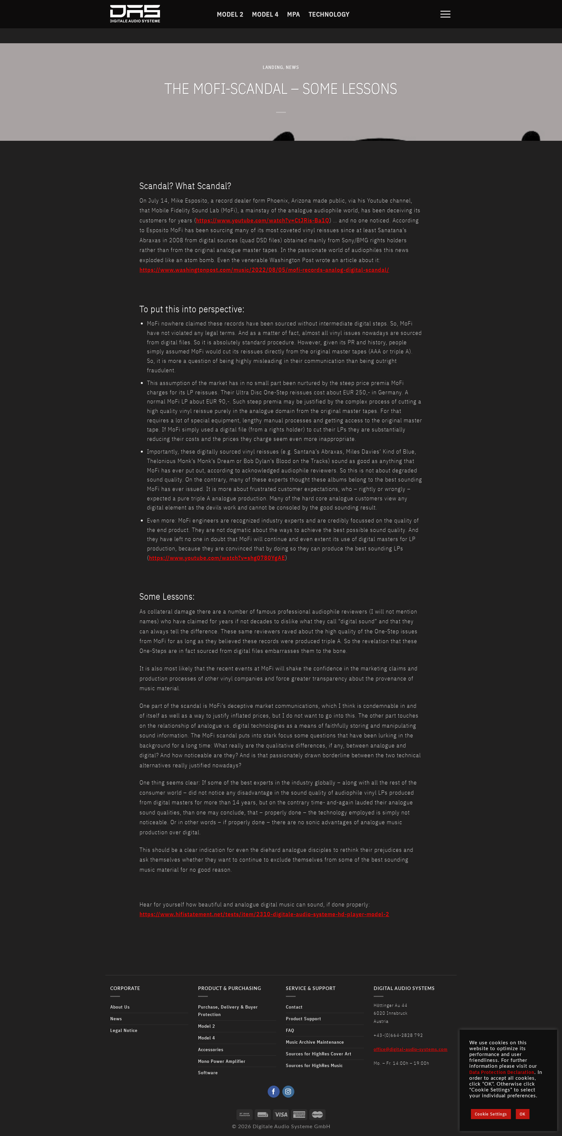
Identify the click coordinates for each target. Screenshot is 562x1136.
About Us (120, 1007)
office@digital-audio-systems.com (411, 1049)
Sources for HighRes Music (314, 1065)
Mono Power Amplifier (222, 1061)
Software (208, 1072)
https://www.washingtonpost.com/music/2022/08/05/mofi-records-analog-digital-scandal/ (264, 269)
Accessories (210, 1049)
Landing (273, 67)
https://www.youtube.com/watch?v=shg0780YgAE (217, 557)
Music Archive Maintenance (315, 1042)
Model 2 (230, 14)
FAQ (290, 1030)
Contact (294, 1007)
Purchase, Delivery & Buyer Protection (228, 1010)
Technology (329, 14)
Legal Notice (124, 1030)
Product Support (303, 1018)
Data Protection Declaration (501, 1072)
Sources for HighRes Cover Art (319, 1053)
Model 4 (265, 14)
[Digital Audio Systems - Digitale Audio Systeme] (151, 14)
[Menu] (445, 14)
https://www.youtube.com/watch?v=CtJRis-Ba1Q (262, 220)
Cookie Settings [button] (491, 1114)
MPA (293, 14)
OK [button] (523, 1114)
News (292, 67)
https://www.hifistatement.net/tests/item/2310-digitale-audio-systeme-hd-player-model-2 (264, 914)
